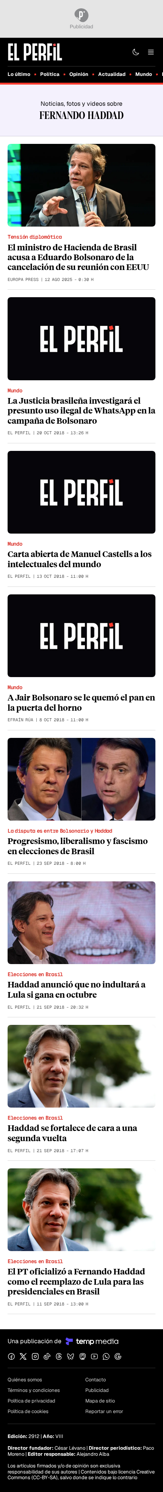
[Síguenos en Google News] (118, 1356)
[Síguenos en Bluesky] (70, 1356)
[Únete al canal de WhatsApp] (106, 1356)
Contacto (95, 1379)
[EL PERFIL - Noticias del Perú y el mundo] (35, 52)
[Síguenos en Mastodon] (82, 1356)
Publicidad (97, 1390)
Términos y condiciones (34, 1390)
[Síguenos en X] (23, 1356)
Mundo (143, 74)
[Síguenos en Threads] (59, 1356)
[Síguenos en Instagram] (35, 1356)
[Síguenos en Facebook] (11, 1356)
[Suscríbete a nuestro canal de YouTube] (94, 1356)
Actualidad (111, 74)
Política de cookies (28, 1411)
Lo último (19, 74)
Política (50, 74)
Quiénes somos (25, 1379)
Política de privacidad (31, 1401)
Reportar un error (104, 1411)
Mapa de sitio (100, 1401)
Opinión (78, 74)
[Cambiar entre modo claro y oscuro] (135, 52)
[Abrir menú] (150, 52)
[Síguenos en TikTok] (47, 1356)
